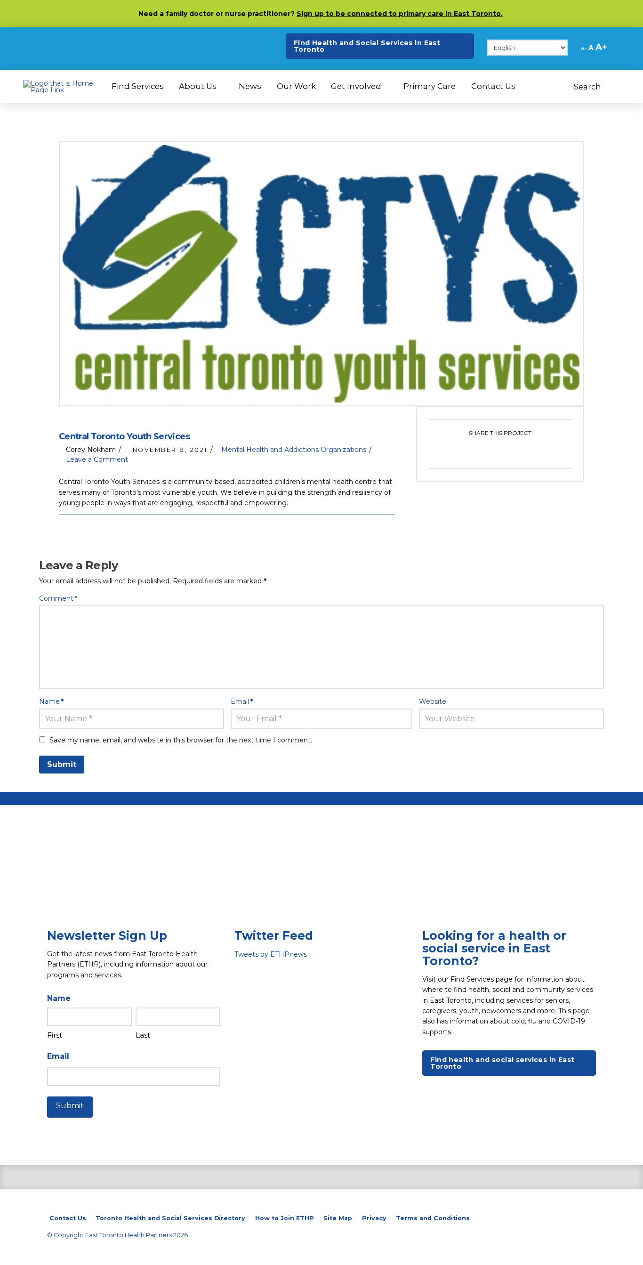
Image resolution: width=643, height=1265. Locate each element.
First (54, 1035)
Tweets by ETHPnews (270, 954)
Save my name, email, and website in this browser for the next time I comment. (180, 740)
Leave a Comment (96, 459)
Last (143, 1035)
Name (51, 701)
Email (242, 701)
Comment (58, 598)
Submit (70, 1105)
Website (432, 701)
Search (588, 86)
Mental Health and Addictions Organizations (293, 449)
